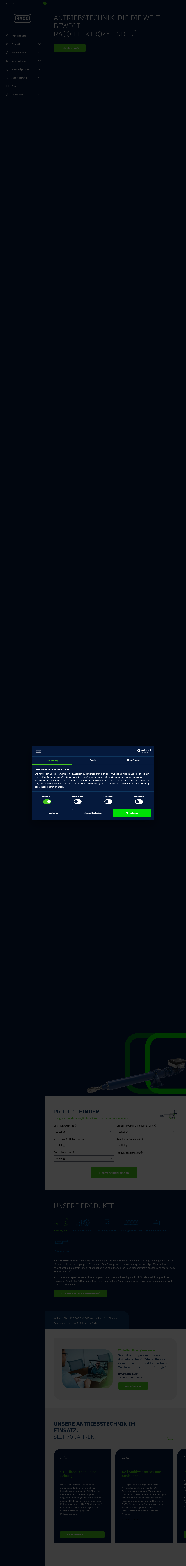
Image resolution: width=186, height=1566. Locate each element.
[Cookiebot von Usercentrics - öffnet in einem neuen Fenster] (139, 751)
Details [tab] (93, 760)
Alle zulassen (132, 813)
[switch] (78, 801)
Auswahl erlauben (93, 813)
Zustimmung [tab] (52, 760)
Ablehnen (53, 813)
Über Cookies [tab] (133, 760)
